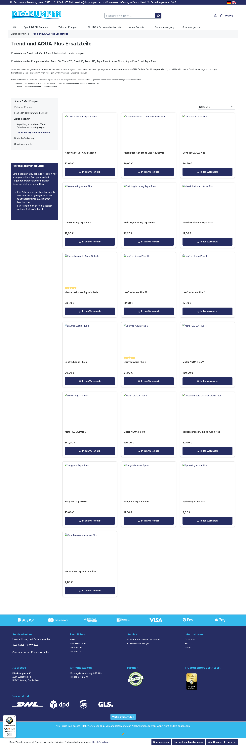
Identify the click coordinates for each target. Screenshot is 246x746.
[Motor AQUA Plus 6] (90, 408)
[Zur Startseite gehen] (32, 15)
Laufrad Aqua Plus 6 (76, 362)
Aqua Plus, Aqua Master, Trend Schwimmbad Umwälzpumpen (31, 125)
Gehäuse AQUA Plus (194, 152)
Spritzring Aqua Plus (194, 501)
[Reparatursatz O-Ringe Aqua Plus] (207, 408)
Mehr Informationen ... (102, 742)
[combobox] (129, 16)
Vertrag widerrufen (123, 717)
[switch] (9, 734)
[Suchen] (158, 16)
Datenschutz (77, 647)
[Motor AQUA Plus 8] (149, 408)
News (188, 647)
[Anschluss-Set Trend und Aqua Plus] (149, 129)
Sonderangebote (23, 144)
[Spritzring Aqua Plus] (207, 478)
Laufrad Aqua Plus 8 (135, 362)
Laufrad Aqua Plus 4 (194, 292)
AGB (72, 639)
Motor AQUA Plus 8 (134, 431)
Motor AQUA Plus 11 (193, 362)
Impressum (76, 651)
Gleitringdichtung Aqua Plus (139, 222)
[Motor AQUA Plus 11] (207, 338)
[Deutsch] (229, 2)
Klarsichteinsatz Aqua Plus (198, 222)
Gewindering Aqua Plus (78, 222)
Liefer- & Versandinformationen (144, 639)
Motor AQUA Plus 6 (75, 431)
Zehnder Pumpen (23, 107)
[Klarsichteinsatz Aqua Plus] (207, 199)
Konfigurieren (161, 742)
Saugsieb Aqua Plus (76, 501)
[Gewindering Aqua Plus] (90, 199)
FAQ (187, 643)
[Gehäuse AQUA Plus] (207, 129)
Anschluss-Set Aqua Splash (80, 152)
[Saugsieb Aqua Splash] (149, 478)
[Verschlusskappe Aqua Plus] (90, 547)
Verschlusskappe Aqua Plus (80, 571)
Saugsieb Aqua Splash (136, 501)
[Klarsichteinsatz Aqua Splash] (90, 268)
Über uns (190, 639)
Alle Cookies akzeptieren (222, 742)
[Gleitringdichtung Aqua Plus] (149, 199)
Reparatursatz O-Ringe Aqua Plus (201, 431)
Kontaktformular (40, 652)
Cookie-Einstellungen (138, 643)
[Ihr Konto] (215, 15)
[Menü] (14, 717)
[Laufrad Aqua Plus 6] (90, 338)
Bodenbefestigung (24, 138)
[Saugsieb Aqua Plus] (90, 478)
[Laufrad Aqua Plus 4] (207, 268)
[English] (234, 2)
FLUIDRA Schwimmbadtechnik (31, 113)
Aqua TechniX (22, 118)
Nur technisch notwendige (188, 742)
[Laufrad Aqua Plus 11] (149, 268)
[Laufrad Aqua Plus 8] (149, 338)
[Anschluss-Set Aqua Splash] (90, 129)
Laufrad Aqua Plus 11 (135, 292)
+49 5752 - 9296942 (25, 645)
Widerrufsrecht (78, 643)
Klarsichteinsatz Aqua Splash (81, 292)
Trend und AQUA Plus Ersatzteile (33, 132)
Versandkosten (114, 725)
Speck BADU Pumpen (26, 101)
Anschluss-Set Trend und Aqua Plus (144, 152)
